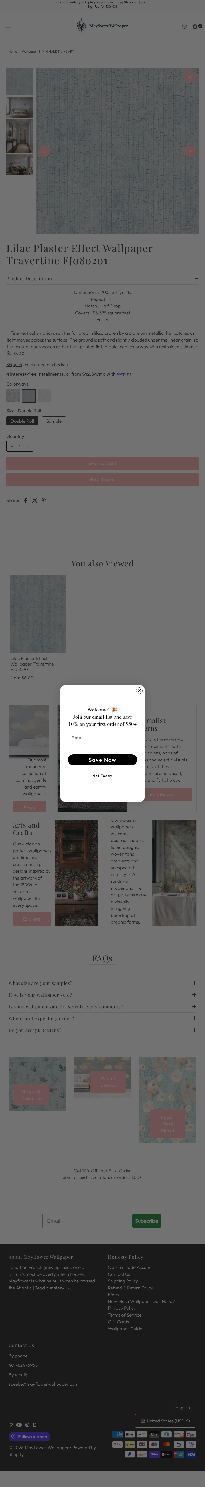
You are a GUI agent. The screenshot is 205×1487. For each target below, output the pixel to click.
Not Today (102, 776)
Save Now (102, 759)
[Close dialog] (139, 690)
